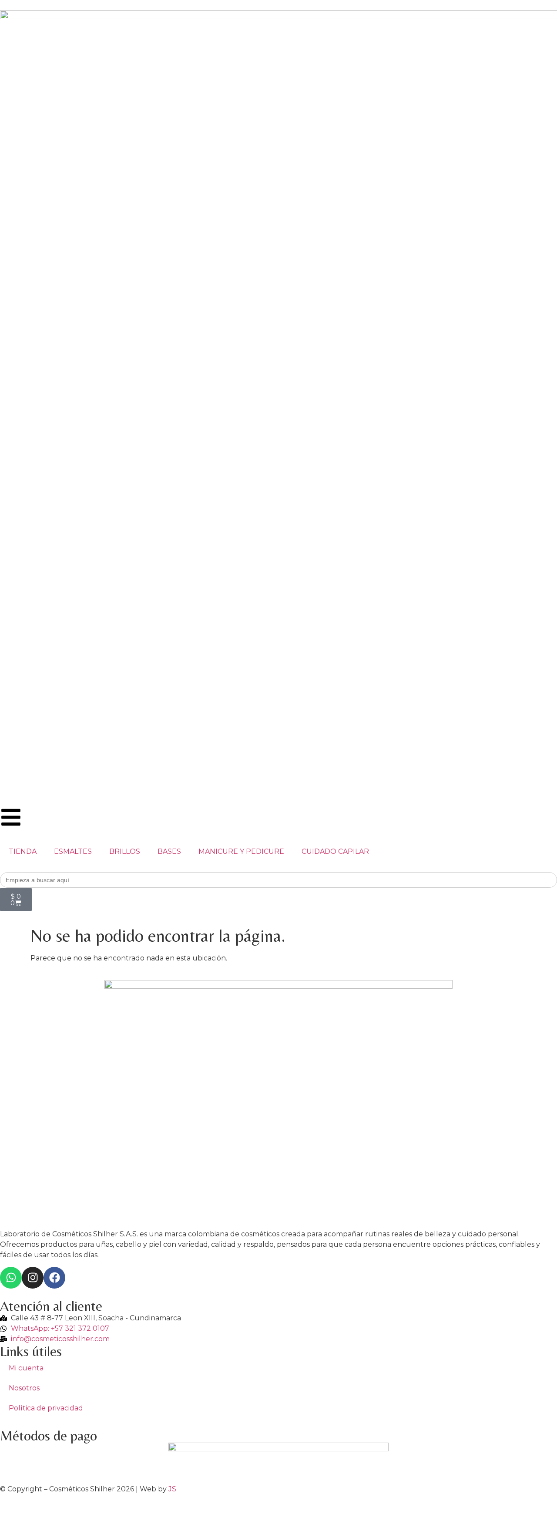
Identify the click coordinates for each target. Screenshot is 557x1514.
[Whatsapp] (11, 1278)
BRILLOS (124, 851)
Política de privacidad (46, 1408)
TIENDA (23, 851)
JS (172, 1489)
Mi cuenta (26, 1368)
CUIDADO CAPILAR (335, 851)
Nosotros (24, 1388)
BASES (169, 851)
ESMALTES (73, 851)
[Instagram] (33, 1278)
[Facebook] (54, 1278)
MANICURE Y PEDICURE (241, 851)
